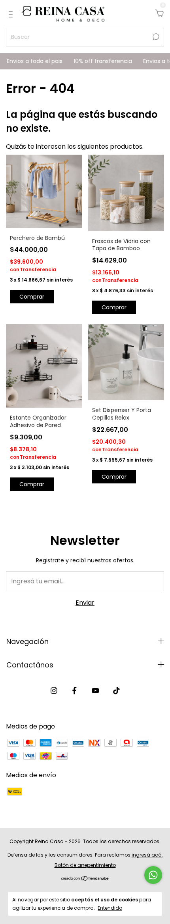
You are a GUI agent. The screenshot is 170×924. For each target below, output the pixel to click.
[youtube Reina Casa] (95, 691)
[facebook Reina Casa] (74, 691)
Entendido (110, 908)
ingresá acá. (147, 854)
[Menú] (12, 14)
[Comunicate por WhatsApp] (153, 875)
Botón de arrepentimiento (85, 865)
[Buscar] (155, 36)
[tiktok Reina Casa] (116, 691)
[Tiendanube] (85, 879)
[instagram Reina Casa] (54, 691)
